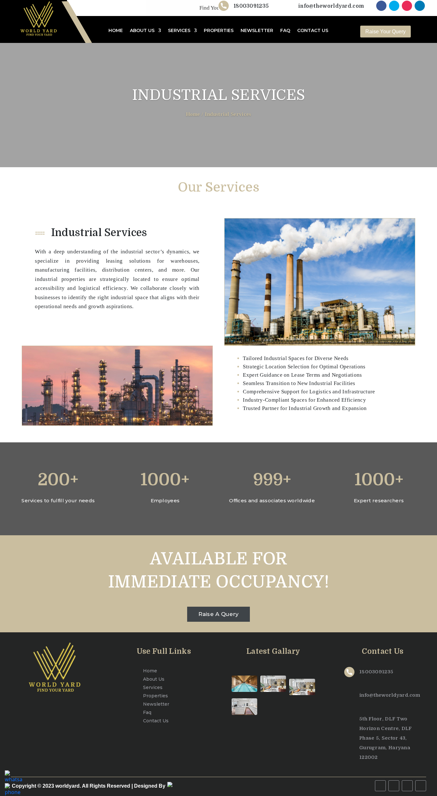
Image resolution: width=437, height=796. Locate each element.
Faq (147, 712)
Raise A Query (218, 614)
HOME (115, 30)
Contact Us (156, 721)
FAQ (285, 30)
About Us (153, 679)
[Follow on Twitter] (394, 6)
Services (153, 687)
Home (193, 114)
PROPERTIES (219, 30)
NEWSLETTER (257, 30)
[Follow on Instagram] (407, 6)
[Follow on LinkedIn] (420, 6)
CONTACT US (312, 30)
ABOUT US (142, 30)
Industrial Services (228, 114)
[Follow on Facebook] (381, 6)
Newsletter (156, 704)
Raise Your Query (385, 31)
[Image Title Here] (244, 684)
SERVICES (179, 30)
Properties (155, 696)
